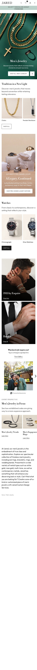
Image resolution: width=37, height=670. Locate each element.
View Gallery (18, 357)
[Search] (21, 3)
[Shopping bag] (30, 2)
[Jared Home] (7, 2)
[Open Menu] (34, 3)
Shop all (6, 126)
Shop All (6, 248)
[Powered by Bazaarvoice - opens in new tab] (18, 393)
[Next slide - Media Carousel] (35, 376)
